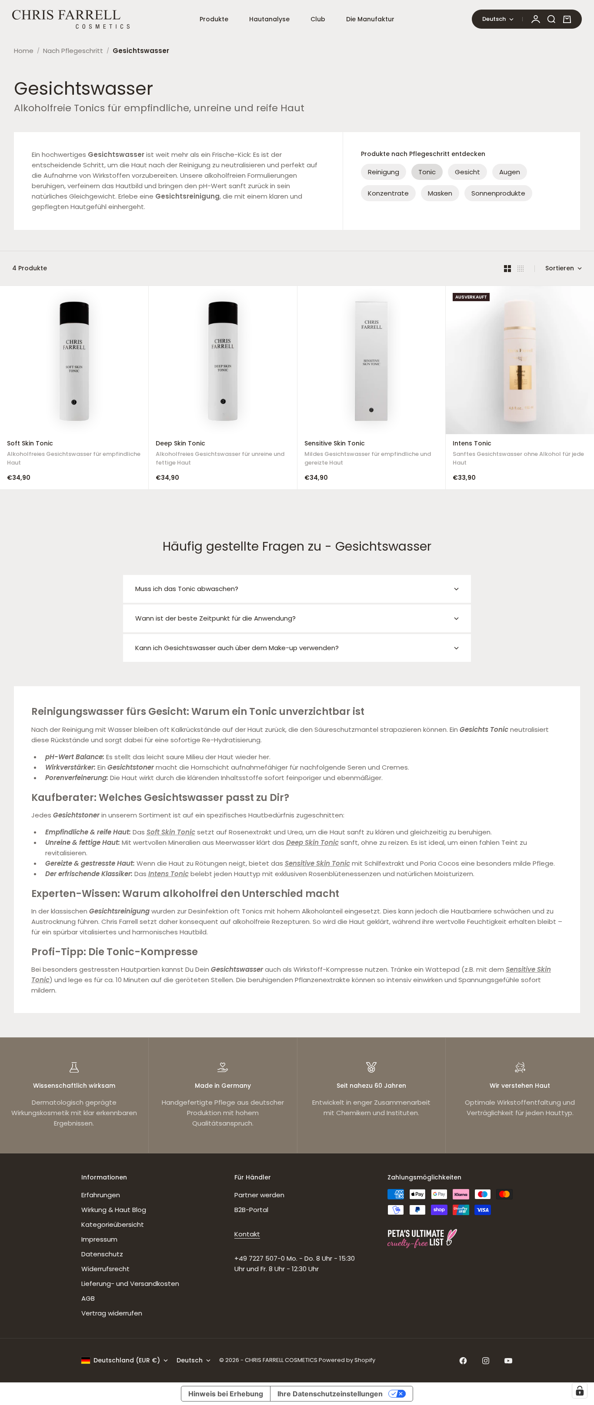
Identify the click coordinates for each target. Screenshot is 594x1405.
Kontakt (247, 1234)
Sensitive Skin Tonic (367, 454)
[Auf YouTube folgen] (508, 1360)
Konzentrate (388, 193)
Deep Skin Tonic (220, 454)
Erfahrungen (100, 1194)
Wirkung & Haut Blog (113, 1209)
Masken (440, 193)
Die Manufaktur (370, 19)
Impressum (99, 1239)
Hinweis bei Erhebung (225, 1393)
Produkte (214, 19)
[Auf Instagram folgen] (485, 1360)
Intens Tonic (518, 454)
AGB (88, 1298)
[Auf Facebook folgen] (463, 1360)
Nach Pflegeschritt (73, 50)
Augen (509, 171)
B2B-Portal (251, 1209)
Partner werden (259, 1194)
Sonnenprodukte (498, 193)
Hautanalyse (269, 19)
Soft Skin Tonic (73, 454)
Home (23, 50)
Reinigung (383, 171)
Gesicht (467, 171)
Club (317, 19)
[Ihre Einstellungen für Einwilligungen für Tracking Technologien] (579, 1390)
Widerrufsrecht (105, 1268)
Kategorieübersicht (112, 1224)
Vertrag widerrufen (111, 1313)
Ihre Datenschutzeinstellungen (330, 1393)
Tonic (427, 171)
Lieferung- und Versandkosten (130, 1283)
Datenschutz (102, 1254)
